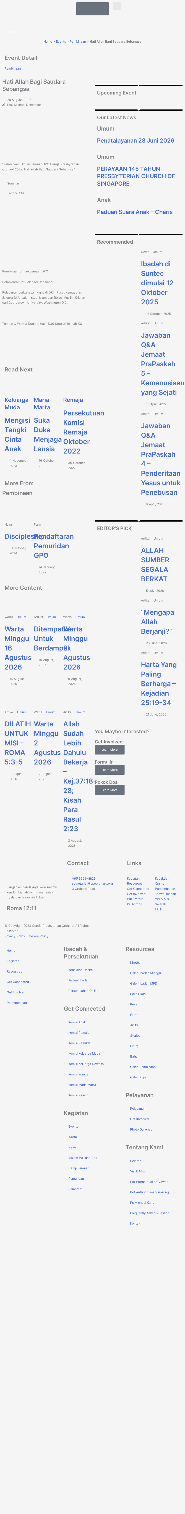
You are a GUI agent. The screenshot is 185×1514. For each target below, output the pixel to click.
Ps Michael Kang (142, 1202)
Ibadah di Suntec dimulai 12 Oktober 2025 (157, 283)
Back (10, 32)
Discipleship (24, 536)
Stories (135, 1035)
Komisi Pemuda (79, 1043)
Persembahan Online (83, 990)
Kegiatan (13, 961)
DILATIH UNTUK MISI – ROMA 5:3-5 (18, 743)
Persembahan (17, 1002)
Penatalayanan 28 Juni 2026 (135, 140)
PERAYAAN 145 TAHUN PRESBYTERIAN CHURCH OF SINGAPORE (136, 176)
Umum (21, 617)
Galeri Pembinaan (143, 1067)
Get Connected (18, 982)
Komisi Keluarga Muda (84, 1053)
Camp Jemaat (78, 1168)
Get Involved (16, 992)
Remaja (73, 399)
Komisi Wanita (78, 1074)
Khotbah (136, 962)
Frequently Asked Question (149, 1213)
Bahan (134, 1056)
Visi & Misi (137, 1171)
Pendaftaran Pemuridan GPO (54, 545)
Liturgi (134, 1046)
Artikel (134, 1025)
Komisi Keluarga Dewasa (86, 1064)
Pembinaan (78, 41)
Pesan (134, 1004)
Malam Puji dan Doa (82, 1158)
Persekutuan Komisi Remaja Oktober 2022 (83, 432)
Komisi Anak (77, 1022)
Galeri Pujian (139, 1077)
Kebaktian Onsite (80, 970)
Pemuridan (76, 1178)
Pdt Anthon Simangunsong (149, 1192)
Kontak (135, 1223)
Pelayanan (138, 1108)
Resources (14, 971)
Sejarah (135, 1161)
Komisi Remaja (78, 1032)
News (72, 1147)
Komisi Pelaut (78, 1095)
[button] (117, 6)
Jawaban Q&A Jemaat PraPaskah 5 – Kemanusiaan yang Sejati (163, 363)
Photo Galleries (141, 1129)
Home (48, 41)
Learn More (110, 749)
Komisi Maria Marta (82, 1085)
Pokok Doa (138, 994)
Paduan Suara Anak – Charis (135, 212)
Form (133, 1015)
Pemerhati (75, 1189)
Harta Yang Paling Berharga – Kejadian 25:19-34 (159, 683)
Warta (72, 1137)
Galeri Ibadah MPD (143, 983)
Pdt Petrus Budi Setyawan (149, 1182)
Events (61, 41)
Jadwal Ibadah (78, 980)
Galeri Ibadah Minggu (145, 973)
